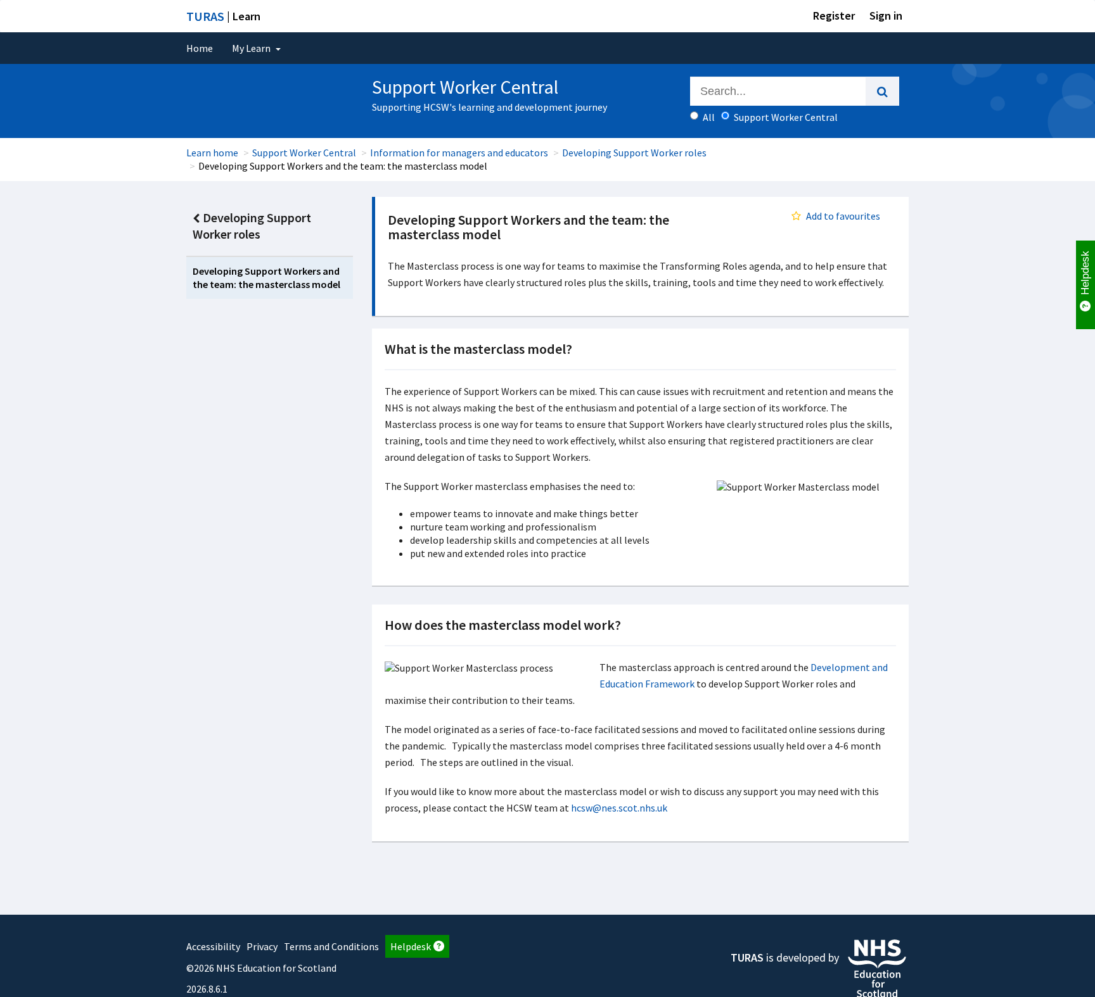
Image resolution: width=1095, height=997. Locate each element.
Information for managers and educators (459, 152)
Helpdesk (410, 946)
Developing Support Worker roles (634, 152)
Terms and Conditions (331, 946)
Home (199, 48)
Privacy (262, 946)
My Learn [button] (252, 48)
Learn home (212, 152)
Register (834, 15)
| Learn (223, 16)
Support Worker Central (304, 152)
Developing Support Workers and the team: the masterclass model (266, 278)
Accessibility (213, 946)
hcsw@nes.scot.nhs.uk (619, 807)
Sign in (885, 15)
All (709, 117)
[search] (882, 91)
